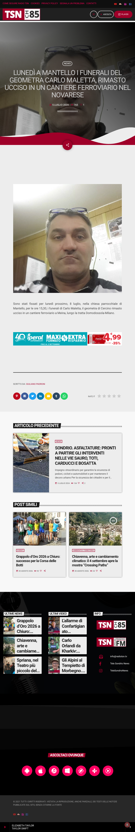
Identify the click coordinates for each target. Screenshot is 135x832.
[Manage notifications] (127, 824)
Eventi (20, 550)
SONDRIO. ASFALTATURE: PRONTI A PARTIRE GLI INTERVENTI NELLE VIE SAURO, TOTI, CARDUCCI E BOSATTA (85, 456)
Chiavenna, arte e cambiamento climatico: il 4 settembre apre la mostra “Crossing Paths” (95, 561)
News (67, 63)
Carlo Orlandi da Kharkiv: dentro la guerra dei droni (71, 654)
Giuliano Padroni (35, 384)
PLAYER (123, 14)
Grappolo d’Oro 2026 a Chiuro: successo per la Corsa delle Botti (38, 561)
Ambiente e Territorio (83, 550)
